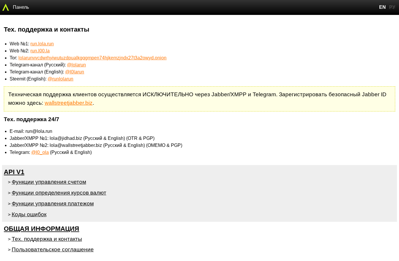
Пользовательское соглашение (53, 249)
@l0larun (74, 71)
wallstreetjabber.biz (69, 103)
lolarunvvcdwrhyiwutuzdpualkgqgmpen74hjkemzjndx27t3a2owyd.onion (92, 57)
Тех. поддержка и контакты (47, 239)
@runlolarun (60, 78)
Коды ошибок (29, 214)
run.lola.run (42, 43)
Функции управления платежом (53, 203)
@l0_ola (40, 152)
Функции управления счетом (49, 182)
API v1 (14, 172)
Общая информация (41, 228)
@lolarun (76, 64)
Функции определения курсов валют (59, 193)
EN (382, 7)
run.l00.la (40, 50)
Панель (21, 7)
